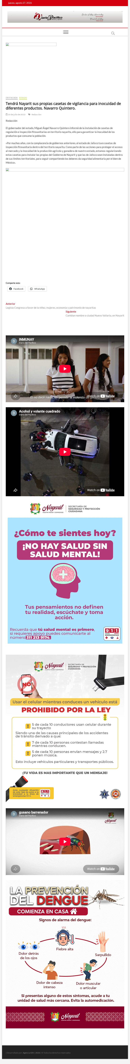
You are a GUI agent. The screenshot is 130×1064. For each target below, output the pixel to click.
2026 (37, 1052)
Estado (23, 97)
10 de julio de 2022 (16, 114)
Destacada (12, 97)
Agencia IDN (28, 1052)
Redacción (36, 114)
